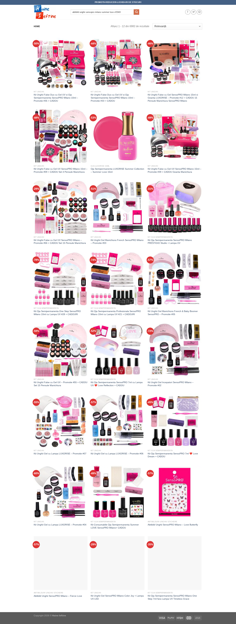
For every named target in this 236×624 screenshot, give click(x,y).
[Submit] (136, 12)
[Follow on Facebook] (187, 12)
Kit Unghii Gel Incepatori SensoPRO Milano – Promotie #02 (170, 384)
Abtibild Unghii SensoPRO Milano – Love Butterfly (173, 524)
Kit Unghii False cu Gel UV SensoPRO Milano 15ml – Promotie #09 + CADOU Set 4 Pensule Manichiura (60, 170)
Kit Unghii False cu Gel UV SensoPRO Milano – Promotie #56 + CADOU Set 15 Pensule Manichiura (60, 241)
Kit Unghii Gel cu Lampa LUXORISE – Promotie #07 (60, 453)
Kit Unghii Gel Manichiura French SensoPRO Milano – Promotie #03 (117, 241)
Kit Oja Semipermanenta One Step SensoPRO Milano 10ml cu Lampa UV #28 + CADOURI (57, 313)
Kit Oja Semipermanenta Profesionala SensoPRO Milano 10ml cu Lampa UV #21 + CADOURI (116, 313)
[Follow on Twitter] (193, 12)
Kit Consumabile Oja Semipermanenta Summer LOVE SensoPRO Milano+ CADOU (115, 526)
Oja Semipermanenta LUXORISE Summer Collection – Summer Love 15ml (117, 170)
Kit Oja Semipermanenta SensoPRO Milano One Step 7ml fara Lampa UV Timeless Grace (172, 597)
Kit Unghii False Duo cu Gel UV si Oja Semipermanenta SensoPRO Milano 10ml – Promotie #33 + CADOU (113, 97)
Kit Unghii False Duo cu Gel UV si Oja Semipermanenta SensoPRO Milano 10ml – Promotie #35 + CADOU (56, 97)
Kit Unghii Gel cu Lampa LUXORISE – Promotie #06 (117, 453)
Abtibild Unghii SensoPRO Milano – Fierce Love (58, 596)
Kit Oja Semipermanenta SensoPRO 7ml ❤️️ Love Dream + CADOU (173, 455)
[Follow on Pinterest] (199, 12)
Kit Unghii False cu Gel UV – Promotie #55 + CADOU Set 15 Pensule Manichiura (60, 384)
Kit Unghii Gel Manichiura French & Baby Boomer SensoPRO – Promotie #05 (173, 313)
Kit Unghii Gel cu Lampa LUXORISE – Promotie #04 (60, 524)
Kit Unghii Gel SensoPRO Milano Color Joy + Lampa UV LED (117, 597)
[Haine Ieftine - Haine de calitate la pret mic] (50, 12)
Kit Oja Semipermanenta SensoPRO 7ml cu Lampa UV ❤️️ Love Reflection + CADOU (117, 384)
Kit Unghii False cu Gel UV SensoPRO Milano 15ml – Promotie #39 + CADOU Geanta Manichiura (174, 170)
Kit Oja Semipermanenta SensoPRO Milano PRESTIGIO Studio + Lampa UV (170, 241)
